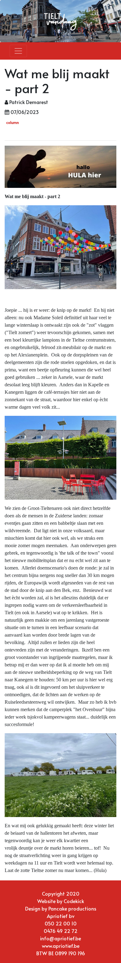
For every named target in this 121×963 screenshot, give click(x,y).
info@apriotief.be (60, 938)
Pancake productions (72, 908)
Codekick (74, 900)
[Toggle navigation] (18, 51)
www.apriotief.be (60, 945)
